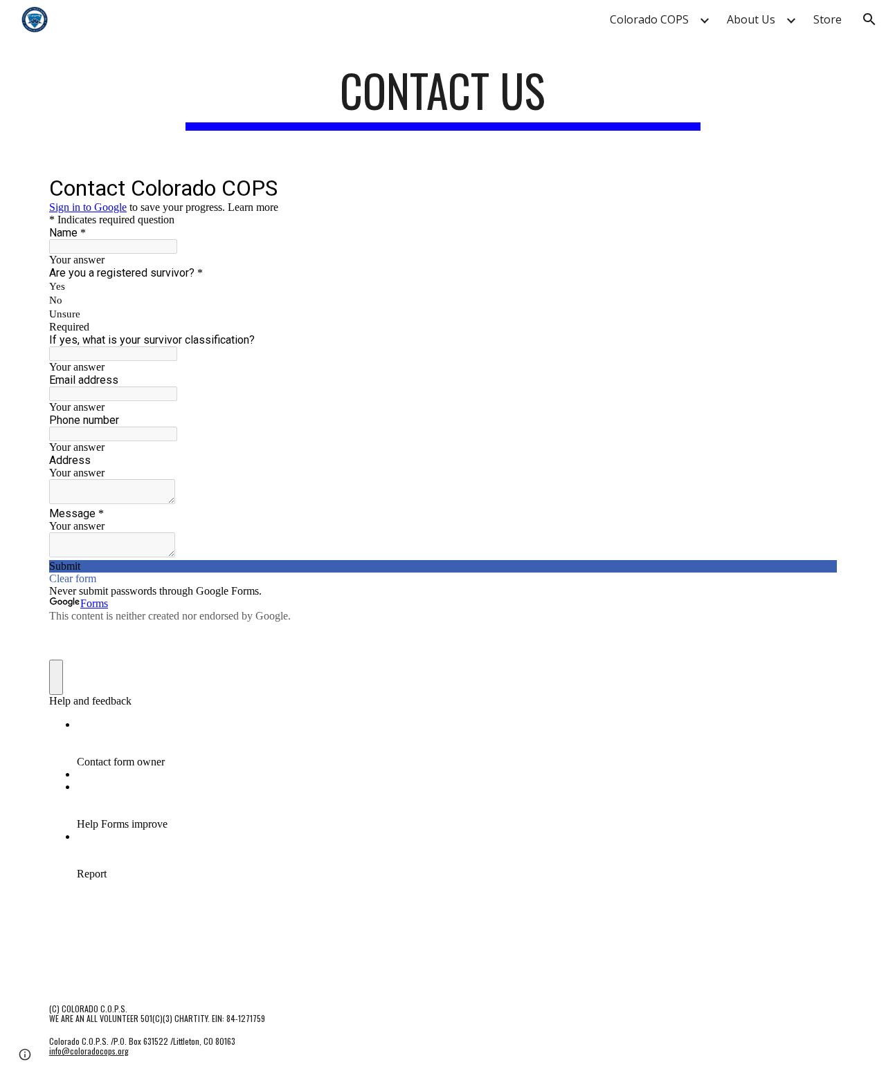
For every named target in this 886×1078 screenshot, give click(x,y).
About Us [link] (751, 19)
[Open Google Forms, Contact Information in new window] (816, 187)
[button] (869, 19)
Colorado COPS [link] (649, 19)
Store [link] (827, 19)
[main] (443, 97)
